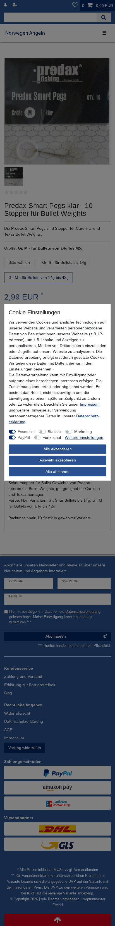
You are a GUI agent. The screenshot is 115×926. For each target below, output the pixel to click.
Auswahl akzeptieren (57, 460)
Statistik (54, 431)
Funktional (51, 437)
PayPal (24, 437)
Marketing (83, 431)
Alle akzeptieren (58, 449)
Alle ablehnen (57, 471)
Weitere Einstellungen (84, 437)
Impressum (90, 404)
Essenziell (26, 431)
